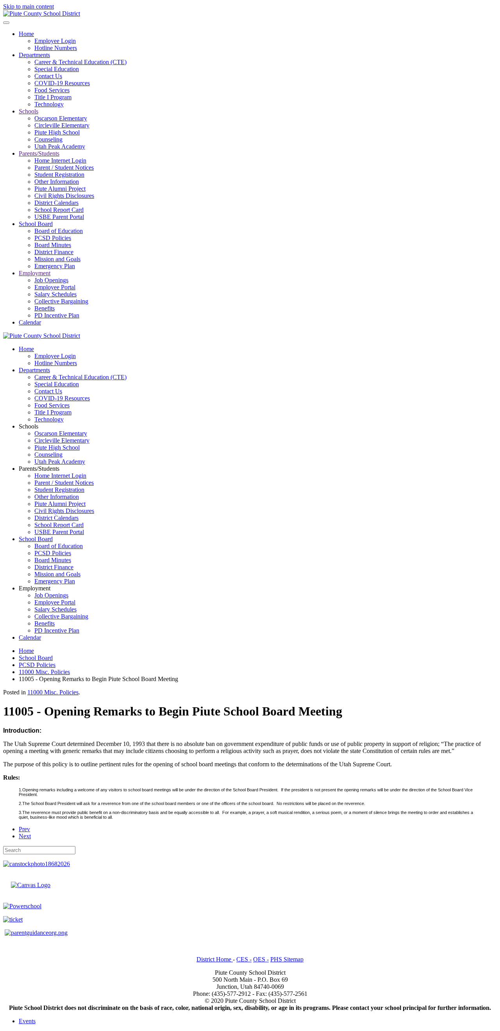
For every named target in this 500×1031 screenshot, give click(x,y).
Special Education (56, 69)
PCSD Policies (52, 238)
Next (25, 836)
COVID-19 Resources (62, 83)
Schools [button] (28, 426)
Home (26, 33)
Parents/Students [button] (39, 468)
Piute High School (57, 132)
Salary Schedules (55, 294)
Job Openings (51, 280)
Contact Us (48, 76)
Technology (49, 104)
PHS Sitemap (287, 959)
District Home (214, 959)
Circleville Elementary (61, 125)
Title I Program (52, 97)
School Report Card (59, 209)
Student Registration (59, 174)
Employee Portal (54, 287)
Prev (24, 829)
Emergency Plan (54, 266)
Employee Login (55, 41)
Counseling (48, 139)
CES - (244, 959)
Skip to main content (28, 6)
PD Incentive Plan (56, 315)
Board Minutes (52, 245)
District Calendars (56, 202)
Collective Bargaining (61, 301)
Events (27, 1021)
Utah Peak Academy (59, 146)
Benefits (44, 308)
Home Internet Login (60, 160)
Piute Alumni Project (60, 188)
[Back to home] (41, 13)
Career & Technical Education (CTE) (80, 62)
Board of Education (58, 231)
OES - (261, 959)
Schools (28, 111)
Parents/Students (39, 153)
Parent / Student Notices (64, 167)
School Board (36, 224)
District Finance (53, 252)
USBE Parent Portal (59, 216)
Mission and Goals (57, 259)
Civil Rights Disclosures (64, 195)
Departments (34, 55)
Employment (34, 273)
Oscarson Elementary (60, 118)
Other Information (56, 181)
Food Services (52, 90)
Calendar (30, 322)
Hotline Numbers (55, 48)
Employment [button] (34, 588)
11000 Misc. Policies (53, 692)
